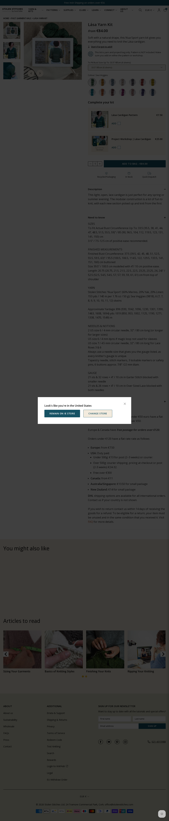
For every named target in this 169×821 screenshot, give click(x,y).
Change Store (97, 413)
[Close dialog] (125, 403)
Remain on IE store (62, 413)
